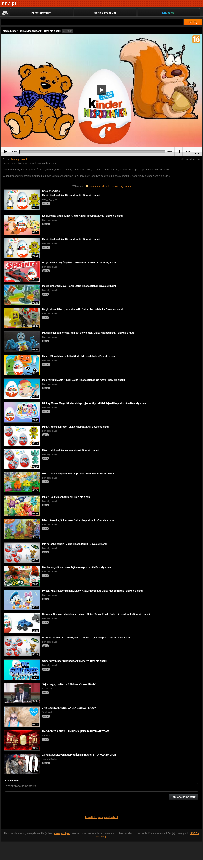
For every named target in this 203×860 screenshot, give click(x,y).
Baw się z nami (19, 159)
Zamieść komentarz (183, 796)
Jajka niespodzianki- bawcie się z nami (110, 186)
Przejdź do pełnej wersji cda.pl (101, 817)
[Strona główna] (10, 3)
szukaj (193, 22)
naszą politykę (62, 833)
